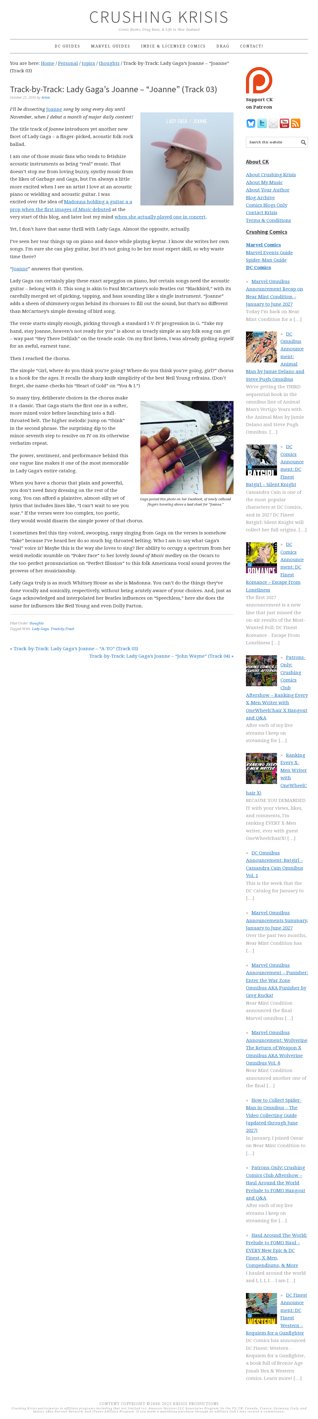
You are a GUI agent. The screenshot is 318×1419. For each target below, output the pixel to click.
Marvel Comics (263, 245)
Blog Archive (260, 197)
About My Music (264, 182)
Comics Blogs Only (266, 205)
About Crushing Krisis (271, 175)
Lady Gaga (40, 629)
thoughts (37, 623)
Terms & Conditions (268, 220)
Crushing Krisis (159, 16)
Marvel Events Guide (269, 252)
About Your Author (267, 190)
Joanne (54, 109)
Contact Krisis (261, 212)
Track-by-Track (62, 629)
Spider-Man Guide (266, 260)
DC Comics (258, 267)
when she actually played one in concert (160, 217)
